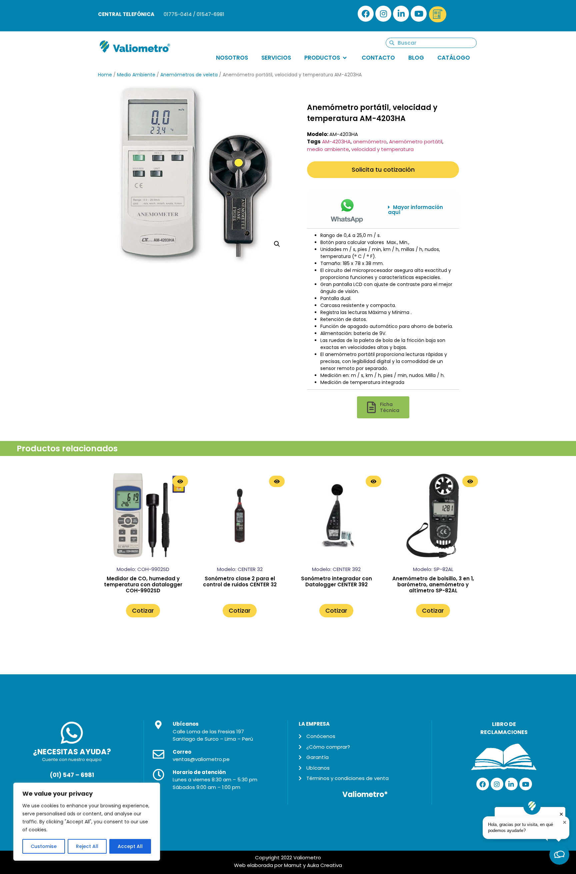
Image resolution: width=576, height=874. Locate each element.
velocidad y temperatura (382, 149)
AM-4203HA (336, 141)
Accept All (130, 846)
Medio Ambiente (136, 74)
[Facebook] (366, 14)
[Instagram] (383, 14)
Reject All (87, 846)
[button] (418, 210)
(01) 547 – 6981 (72, 775)
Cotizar (143, 610)
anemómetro (370, 141)
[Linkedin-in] (401, 14)
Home (105, 74)
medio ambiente (328, 149)
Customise (44, 846)
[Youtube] (419, 14)
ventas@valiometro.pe (201, 759)
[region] (86, 822)
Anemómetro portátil (415, 141)
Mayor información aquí (415, 210)
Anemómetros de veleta (189, 74)
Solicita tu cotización (383, 169)
